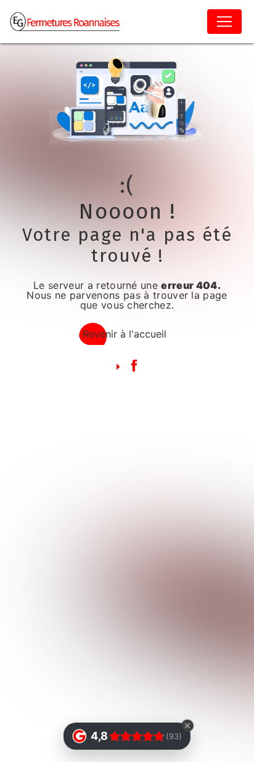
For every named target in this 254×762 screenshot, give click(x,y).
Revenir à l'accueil (124, 334)
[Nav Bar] (224, 21)
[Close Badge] (187, 725)
